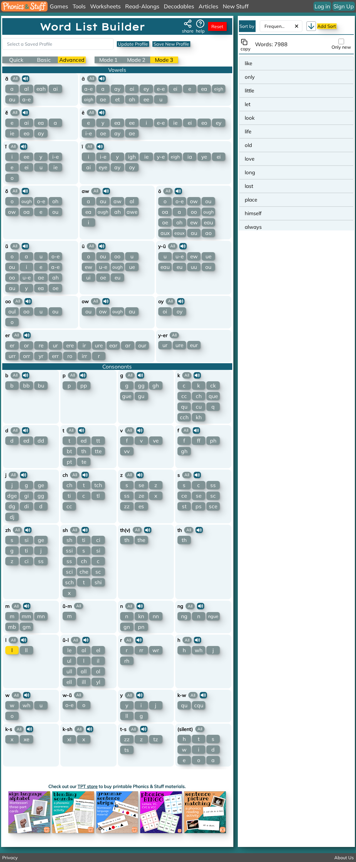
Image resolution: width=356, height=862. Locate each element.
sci (69, 571)
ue (132, 267)
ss (127, 495)
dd (41, 440)
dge (12, 495)
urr (12, 356)
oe (103, 133)
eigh (218, 89)
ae (103, 99)
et (117, 99)
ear (113, 345)
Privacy (10, 857)
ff (198, 440)
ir (84, 345)
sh (69, 540)
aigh (88, 99)
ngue (213, 616)
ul (69, 660)
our (142, 345)
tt (98, 440)
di (26, 506)
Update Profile (133, 44)
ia (189, 156)
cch (184, 417)
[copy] (245, 42)
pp (83, 385)
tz (155, 739)
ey (146, 88)
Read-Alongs (142, 6)
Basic (44, 60)
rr (141, 650)
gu (141, 396)
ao (208, 233)
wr (155, 650)
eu (117, 277)
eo (26, 133)
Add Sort (326, 26)
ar (127, 345)
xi (69, 739)
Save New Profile (171, 44)
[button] (311, 26)
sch (69, 582)
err (55, 356)
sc (213, 495)
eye (103, 167)
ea (204, 88)
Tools (79, 6)
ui (88, 277)
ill (84, 682)
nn (156, 616)
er (12, 345)
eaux (179, 233)
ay (117, 88)
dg (12, 506)
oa (26, 211)
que (213, 396)
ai (55, 88)
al (26, 88)
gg (141, 385)
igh (132, 156)
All (15, 78)
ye (204, 156)
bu (41, 385)
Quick (16, 60)
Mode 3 (164, 60)
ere (70, 345)
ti (69, 495)
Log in (322, 6)
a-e (26, 99)
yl (98, 682)
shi (98, 582)
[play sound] (25, 78)
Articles (208, 6)
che (84, 571)
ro (69, 356)
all (84, 671)
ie (12, 133)
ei (175, 88)
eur (194, 345)
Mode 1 (108, 60)
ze (141, 495)
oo (194, 211)
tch (98, 485)
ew (194, 222)
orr (26, 356)
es (141, 506)
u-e (27, 277)
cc (184, 396)
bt (69, 451)
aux (165, 233)
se (141, 485)
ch (199, 396)
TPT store (88, 786)
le (69, 650)
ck (213, 385)
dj (12, 517)
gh (155, 385)
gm (27, 626)
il (98, 660)
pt (69, 461)
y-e (161, 156)
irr (84, 356)
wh (198, 650)
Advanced (72, 60)
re (41, 345)
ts (126, 749)
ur (55, 345)
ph (213, 440)
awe (132, 211)
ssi (69, 550)
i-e (88, 133)
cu (199, 406)
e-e (161, 88)
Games (59, 6)
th (83, 451)
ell (69, 682)
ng (184, 616)
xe (26, 739)
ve (156, 440)
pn (141, 626)
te (83, 461)
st (184, 506)
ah (132, 99)
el (98, 650)
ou (55, 211)
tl (98, 495)
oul (12, 311)
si (26, 540)
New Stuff (236, 6)
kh (199, 417)
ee (146, 99)
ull (69, 671)
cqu (198, 705)
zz (127, 506)
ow (12, 211)
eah (41, 88)
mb (12, 626)
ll (26, 650)
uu (194, 267)
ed (26, 440)
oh (55, 201)
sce (213, 506)
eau (208, 222)
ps (199, 506)
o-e (41, 201)
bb (26, 385)
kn (141, 616)
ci (26, 561)
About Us (344, 857)
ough (26, 201)
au (12, 99)
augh (103, 212)
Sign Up (343, 6)
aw (117, 201)
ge (41, 485)
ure (99, 345)
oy (132, 167)
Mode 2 (136, 60)
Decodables (179, 6)
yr (41, 356)
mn (41, 616)
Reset (217, 26)
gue (126, 396)
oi (165, 311)
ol (98, 671)
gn (126, 626)
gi (26, 495)
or (26, 345)
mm (26, 616)
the (141, 540)
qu (184, 406)
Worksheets (105, 6)
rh (126, 660)
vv (127, 451)
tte (98, 451)
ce (184, 495)
